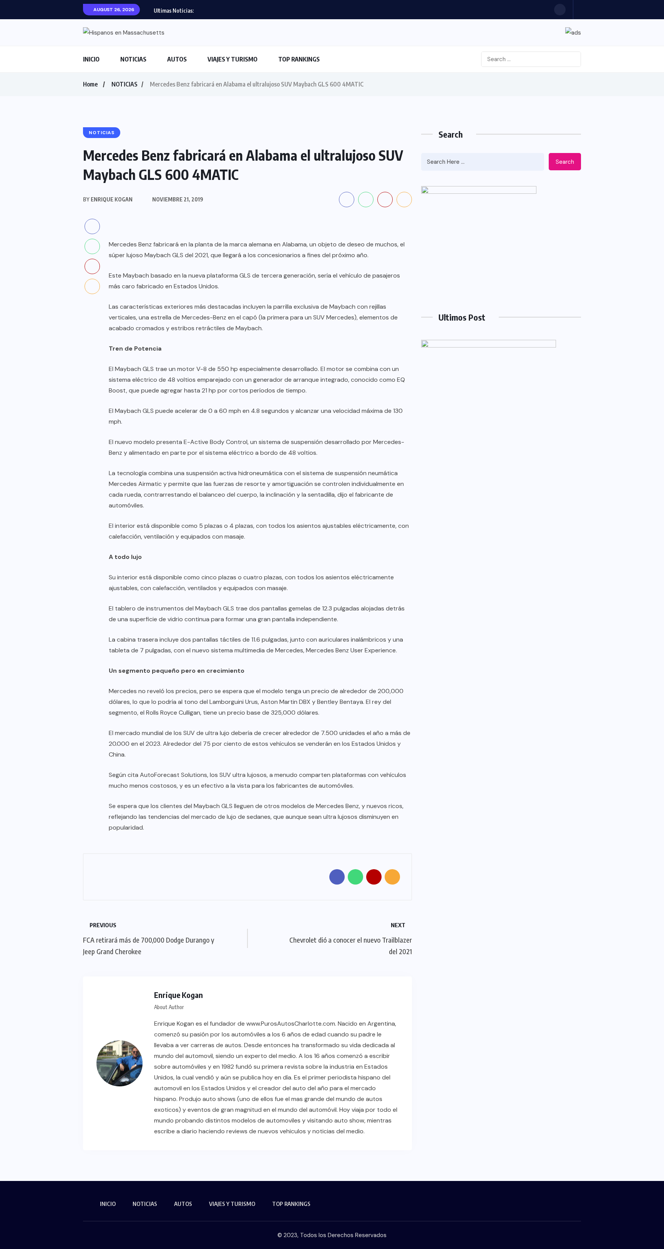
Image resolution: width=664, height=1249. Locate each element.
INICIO (91, 59)
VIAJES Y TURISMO (232, 59)
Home (90, 84)
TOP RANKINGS (299, 59)
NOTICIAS (133, 59)
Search (565, 162)
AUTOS (177, 59)
